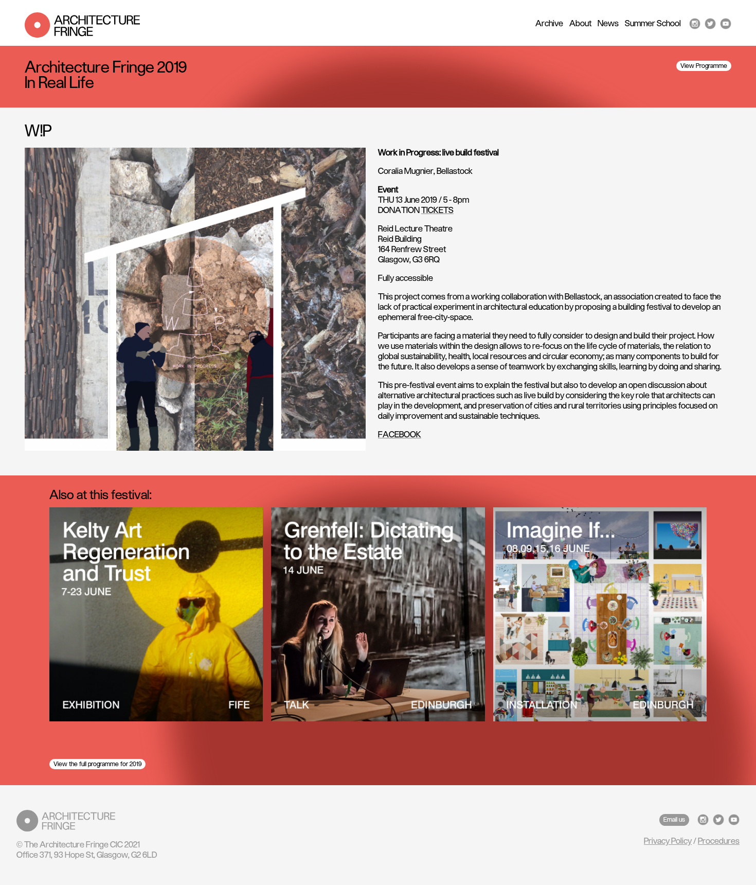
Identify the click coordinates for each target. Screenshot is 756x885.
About (580, 24)
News (608, 24)
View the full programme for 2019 (97, 764)
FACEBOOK (399, 435)
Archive (549, 24)
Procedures (719, 841)
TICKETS (437, 210)
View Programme (703, 66)
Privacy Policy (668, 841)
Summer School (653, 24)
